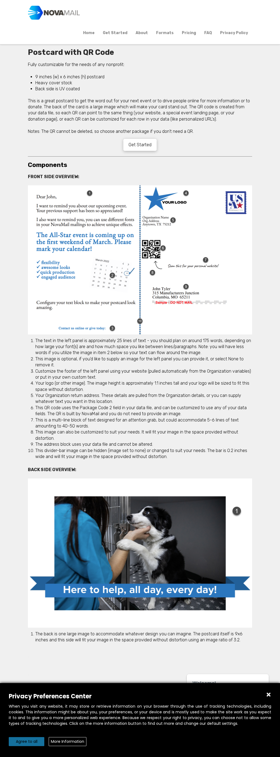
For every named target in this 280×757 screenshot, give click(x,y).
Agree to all (26, 741)
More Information (67, 741)
